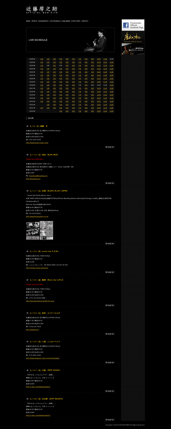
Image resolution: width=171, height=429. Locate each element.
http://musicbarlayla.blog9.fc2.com (40, 301)
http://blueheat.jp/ (33, 179)
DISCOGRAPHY (43, 21)
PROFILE (34, 21)
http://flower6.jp (32, 330)
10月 (99, 59)
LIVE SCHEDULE (55, 21)
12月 (112, 62)
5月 (67, 59)
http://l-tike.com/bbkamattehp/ (38, 387)
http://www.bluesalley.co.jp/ (37, 216)
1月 (41, 59)
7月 (79, 59)
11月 (105, 59)
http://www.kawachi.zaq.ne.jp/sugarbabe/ (43, 358)
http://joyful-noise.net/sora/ (37, 268)
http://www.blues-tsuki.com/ (37, 143)
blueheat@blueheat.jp (38, 176)
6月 (73, 59)
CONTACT (85, 21)
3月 (54, 59)
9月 (92, 59)
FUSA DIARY (66, 21)
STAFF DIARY (76, 21)
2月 (48, 59)
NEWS (28, 21)
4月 (60, 59)
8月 (86, 59)
